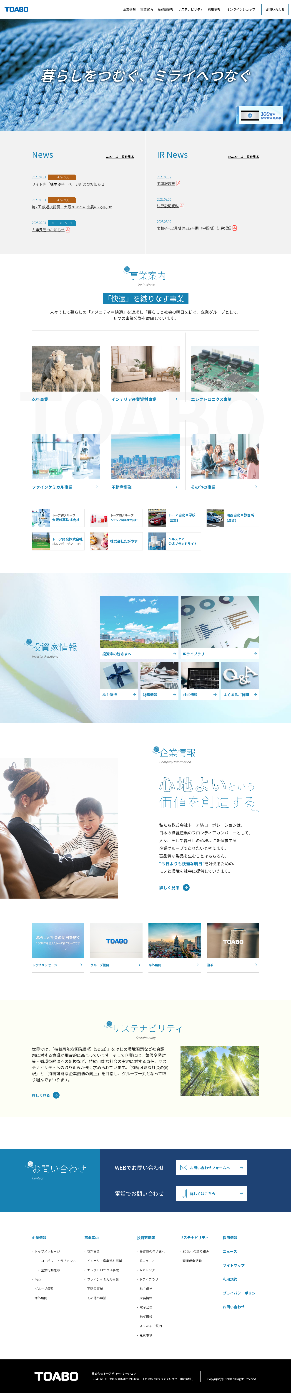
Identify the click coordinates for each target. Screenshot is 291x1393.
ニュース (230, 1251)
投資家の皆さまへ (152, 1251)
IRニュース (147, 1260)
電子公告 (146, 1307)
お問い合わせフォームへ (210, 1167)
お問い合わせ (275, 9)
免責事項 (146, 1335)
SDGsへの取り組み (196, 1251)
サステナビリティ (190, 9)
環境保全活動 (192, 1260)
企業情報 (129, 9)
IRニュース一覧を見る (243, 156)
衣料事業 (93, 1251)
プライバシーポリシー (241, 1293)
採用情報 (214, 9)
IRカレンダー (149, 1270)
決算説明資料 (168, 205)
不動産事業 (95, 1288)
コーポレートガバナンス (58, 1260)
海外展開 (41, 1297)
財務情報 (146, 1297)
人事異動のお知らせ (48, 229)
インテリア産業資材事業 (104, 1260)
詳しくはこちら (202, 1193)
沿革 (38, 1279)
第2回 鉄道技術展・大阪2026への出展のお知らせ (72, 207)
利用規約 (230, 1279)
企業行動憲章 (50, 1270)
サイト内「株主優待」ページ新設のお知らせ (68, 184)
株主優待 (146, 1288)
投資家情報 (165, 9)
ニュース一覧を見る (120, 156)
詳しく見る (169, 887)
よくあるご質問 (151, 1325)
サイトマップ (234, 1265)
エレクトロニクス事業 (103, 1270)
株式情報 (146, 1316)
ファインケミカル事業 (103, 1279)
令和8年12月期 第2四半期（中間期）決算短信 (194, 228)
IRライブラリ (149, 1279)
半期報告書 (166, 183)
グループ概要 (44, 1288)
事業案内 (146, 9)
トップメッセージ (47, 1251)
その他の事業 (96, 1297)
